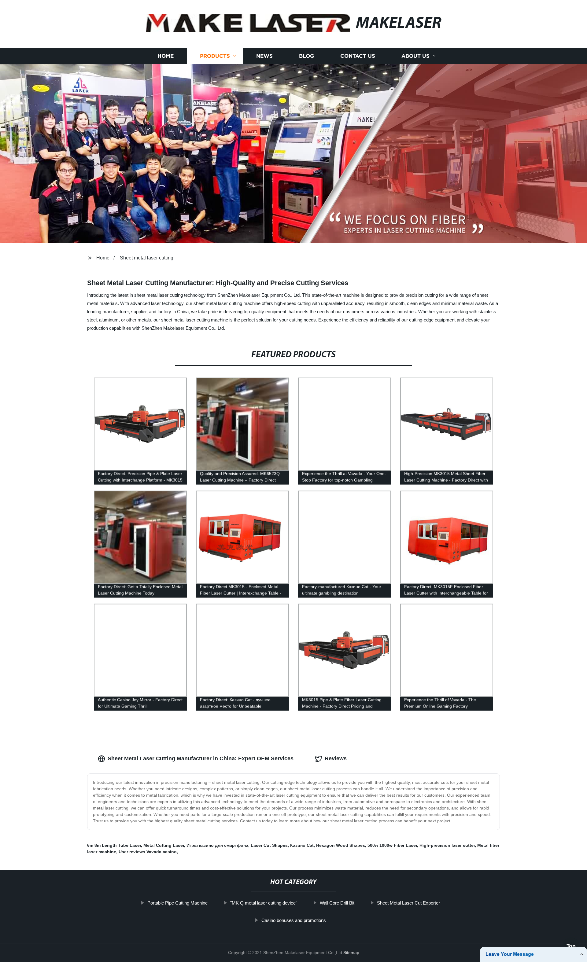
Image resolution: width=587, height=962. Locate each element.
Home (165, 56)
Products (215, 56)
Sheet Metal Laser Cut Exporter (408, 902)
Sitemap (351, 952)
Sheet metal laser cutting (146, 257)
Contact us (357, 56)
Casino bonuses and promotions (293, 920)
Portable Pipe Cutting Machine (177, 902)
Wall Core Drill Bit (337, 902)
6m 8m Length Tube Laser (114, 845)
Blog (306, 56)
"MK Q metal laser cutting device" (263, 902)
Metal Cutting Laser (163, 845)
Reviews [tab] (336, 758)
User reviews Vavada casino (148, 851)
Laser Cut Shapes (269, 845)
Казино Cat (302, 845)
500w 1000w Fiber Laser (392, 845)
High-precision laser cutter (447, 845)
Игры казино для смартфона (217, 845)
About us (415, 56)
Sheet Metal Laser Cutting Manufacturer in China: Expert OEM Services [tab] (201, 758)
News (264, 56)
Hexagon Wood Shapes (340, 845)
